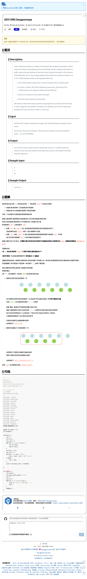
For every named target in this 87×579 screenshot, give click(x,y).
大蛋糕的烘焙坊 (79, 563)
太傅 (55, 563)
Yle (76, 572)
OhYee (14, 563)
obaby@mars (39, 563)
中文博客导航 (34, 549)
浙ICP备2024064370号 (43, 553)
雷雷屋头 (34, 570)
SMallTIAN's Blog (26, 570)
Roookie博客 (70, 563)
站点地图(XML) (48, 558)
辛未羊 (32, 563)
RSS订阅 (44, 544)
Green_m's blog (45, 565)
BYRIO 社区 (15, 568)
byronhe (59, 565)
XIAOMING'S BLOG (11, 565)
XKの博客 (53, 565)
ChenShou (79, 570)
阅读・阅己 (49, 574)
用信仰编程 (33, 568)
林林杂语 (59, 563)
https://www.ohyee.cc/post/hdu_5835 (68, 503)
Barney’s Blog (70, 570)
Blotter (43, 555)
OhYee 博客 (27, 501)
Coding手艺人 (76, 565)
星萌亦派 (59, 572)
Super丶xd (59, 567)
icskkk (27, 572)
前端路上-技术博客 (68, 572)
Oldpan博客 (52, 572)
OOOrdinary (20, 572)
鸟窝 (51, 563)
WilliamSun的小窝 (51, 570)
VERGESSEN (61, 570)
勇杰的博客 (81, 572)
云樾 (37, 574)
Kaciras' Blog (8, 570)
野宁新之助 (5, 572)
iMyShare (21, 565)
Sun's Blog (41, 570)
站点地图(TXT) (39, 558)
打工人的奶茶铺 (24, 568)
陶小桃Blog (31, 574)
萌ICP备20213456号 (47, 550)
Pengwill (46, 568)
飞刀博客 (76, 568)
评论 (81, 534)
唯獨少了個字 (67, 565)
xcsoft (32, 565)
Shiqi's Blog (44, 572)
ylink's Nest (35, 572)
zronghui (42, 574)
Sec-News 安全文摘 (23, 563)
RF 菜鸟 (52, 568)
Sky (64, 563)
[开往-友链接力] (61, 549)
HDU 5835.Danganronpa (47, 501)
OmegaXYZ (16, 570)
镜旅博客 (56, 574)
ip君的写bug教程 (6, 568)
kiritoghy (12, 572)
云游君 (37, 565)
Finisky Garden (68, 568)
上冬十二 (46, 563)
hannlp (27, 565)
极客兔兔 (40, 568)
